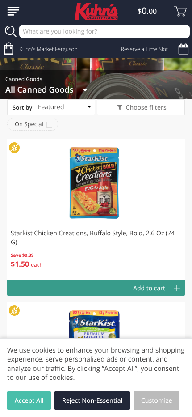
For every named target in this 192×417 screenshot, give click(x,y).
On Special (29, 124)
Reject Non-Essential (92, 400)
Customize (156, 400)
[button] (96, 209)
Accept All (29, 400)
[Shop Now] (13, 11)
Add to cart (149, 288)
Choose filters (146, 107)
